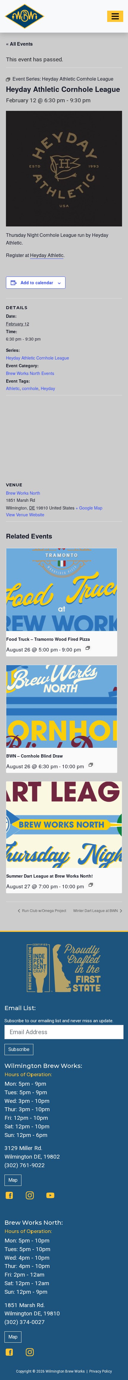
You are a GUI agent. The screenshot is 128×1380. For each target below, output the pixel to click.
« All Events (19, 43)
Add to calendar (37, 282)
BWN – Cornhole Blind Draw (34, 756)
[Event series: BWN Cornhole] (91, 764)
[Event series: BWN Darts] (91, 885)
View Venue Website (25, 515)
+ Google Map (89, 508)
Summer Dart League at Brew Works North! (49, 876)
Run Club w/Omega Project (43, 910)
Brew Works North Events (30, 373)
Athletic (13, 388)
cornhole (30, 388)
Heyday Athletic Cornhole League (37, 358)
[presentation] (61, 589)
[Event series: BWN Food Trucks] (88, 648)
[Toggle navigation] (115, 16)
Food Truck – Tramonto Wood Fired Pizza (48, 639)
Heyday (48, 388)
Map (13, 1180)
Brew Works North (23, 493)
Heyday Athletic (46, 255)
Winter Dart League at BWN (96, 910)
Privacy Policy (100, 1371)
